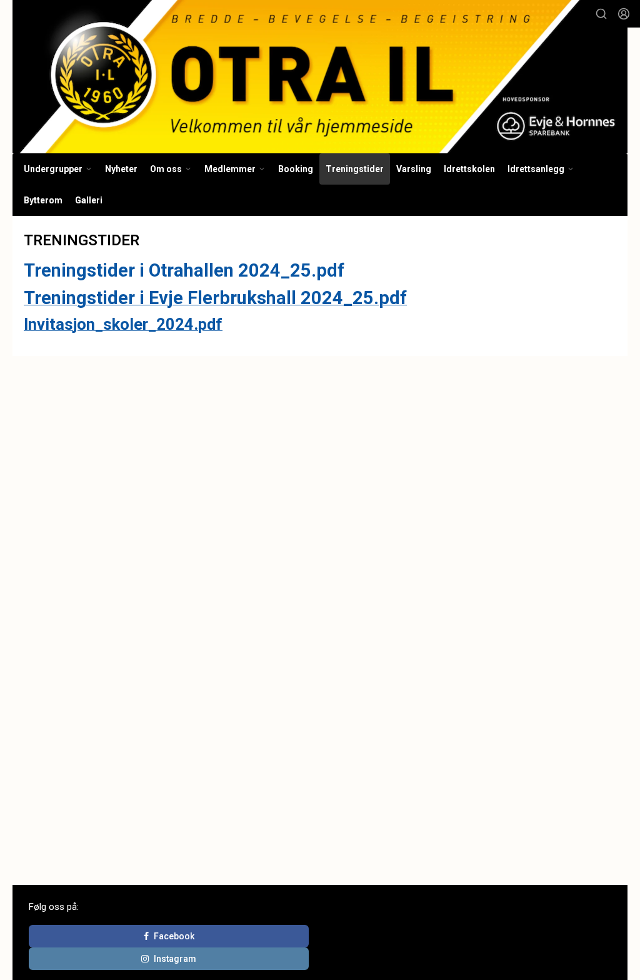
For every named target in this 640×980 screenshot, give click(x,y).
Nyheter (121, 169)
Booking (295, 169)
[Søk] (601, 14)
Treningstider (355, 169)
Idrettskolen (469, 169)
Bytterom (43, 200)
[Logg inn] (623, 14)
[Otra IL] (320, 76)
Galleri (88, 200)
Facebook (174, 936)
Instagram (175, 959)
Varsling (413, 169)
